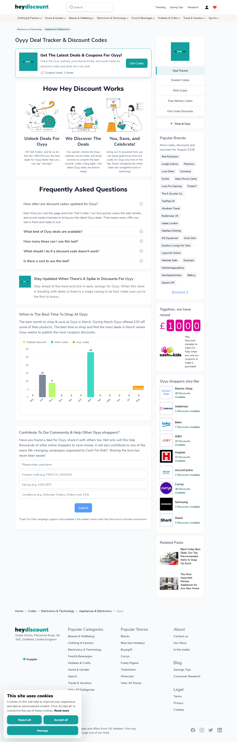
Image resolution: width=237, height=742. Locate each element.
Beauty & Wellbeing (80, 18)
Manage (42, 730)
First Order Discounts (180, 111)
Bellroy (191, 275)
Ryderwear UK (170, 215)
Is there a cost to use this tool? (46, 261)
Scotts (165, 178)
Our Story (179, 643)
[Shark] (166, 520)
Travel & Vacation (193, 18)
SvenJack (188, 260)
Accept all (61, 720)
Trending (161, 7)
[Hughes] (166, 456)
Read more (61, 710)
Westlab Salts (170, 260)
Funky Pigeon (130, 663)
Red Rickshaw (170, 156)
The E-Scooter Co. (172, 193)
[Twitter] (210, 731)
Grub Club (190, 238)
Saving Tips (176, 7)
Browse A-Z (180, 292)
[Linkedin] (219, 731)
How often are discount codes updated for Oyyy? (61, 204)
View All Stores (131, 683)
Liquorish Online (171, 253)
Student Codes (180, 80)
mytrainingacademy (173, 267)
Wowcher (127, 676)
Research (193, 7)
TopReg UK (168, 201)
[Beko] (166, 424)
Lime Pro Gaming (172, 186)
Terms (177, 696)
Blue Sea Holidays (133, 643)
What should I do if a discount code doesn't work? (61, 251)
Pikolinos (189, 164)
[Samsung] (166, 504)
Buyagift (126, 649)
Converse (185, 171)
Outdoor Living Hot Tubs (176, 245)
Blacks (125, 636)
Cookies (178, 709)
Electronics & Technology (111, 18)
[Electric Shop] (166, 392)
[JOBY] (166, 440)
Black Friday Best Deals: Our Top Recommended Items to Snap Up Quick (190, 556)
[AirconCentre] (166, 472)
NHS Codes (180, 90)
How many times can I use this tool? (51, 241)
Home (19, 611)
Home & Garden (54, 18)
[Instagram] (202, 731)
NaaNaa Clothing (171, 230)
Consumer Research (186, 676)
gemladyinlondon (172, 275)
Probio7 (192, 186)
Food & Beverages (141, 18)
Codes (32, 611)
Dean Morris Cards (186, 178)
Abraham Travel (171, 208)
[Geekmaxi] (166, 408)
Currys (125, 656)
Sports (213, 18)
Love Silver (168, 171)
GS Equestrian (170, 238)
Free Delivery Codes (180, 100)
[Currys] (166, 488)
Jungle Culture (170, 164)
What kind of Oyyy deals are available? (53, 231)
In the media (181, 649)
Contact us (180, 636)
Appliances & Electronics (57, 29)
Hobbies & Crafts (168, 18)
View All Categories (81, 689)
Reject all (24, 720)
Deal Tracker (180, 70)
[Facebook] (193, 731)
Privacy (178, 703)
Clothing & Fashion (28, 18)
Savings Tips (182, 669)
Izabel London (170, 223)
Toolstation (128, 669)
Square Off (168, 282)
